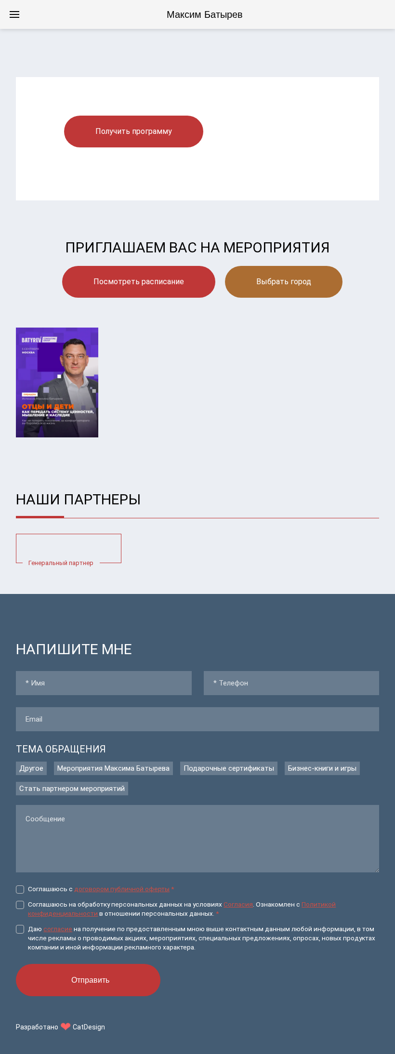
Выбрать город (283, 281)
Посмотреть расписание (138, 281)
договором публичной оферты (122, 889)
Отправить (90, 980)
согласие (57, 929)
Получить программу (133, 131)
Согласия (238, 904)
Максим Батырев (205, 14)
